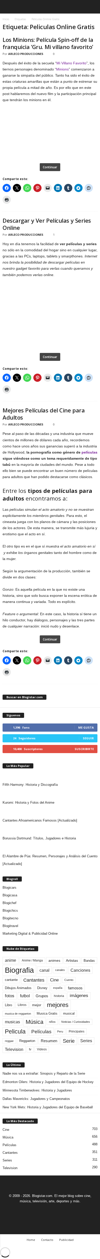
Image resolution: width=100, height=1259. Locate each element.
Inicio (6, 19)
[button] (92, 7)
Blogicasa (10, 895)
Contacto (47, 1240)
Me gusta (86, 727)
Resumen (49, 1041)
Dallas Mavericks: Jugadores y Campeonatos (36, 1099)
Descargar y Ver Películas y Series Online (47, 224)
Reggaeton (27, 1041)
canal (44, 970)
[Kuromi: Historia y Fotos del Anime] (50, 794)
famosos (75, 988)
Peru (60, 1031)
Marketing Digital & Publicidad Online (30, 933)
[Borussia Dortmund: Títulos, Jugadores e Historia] (50, 829)
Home (31, 1240)
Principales (76, 1031)
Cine (54, 979)
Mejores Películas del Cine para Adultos (44, 413)
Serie (69, 1041)
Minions (62, 69)
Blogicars (9, 887)
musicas (12, 1022)
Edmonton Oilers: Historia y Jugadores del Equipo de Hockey (48, 1082)
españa (57, 987)
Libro (8, 1005)
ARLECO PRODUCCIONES (25, 54)
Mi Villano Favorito (71, 63)
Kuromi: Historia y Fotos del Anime (28, 802)
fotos (9, 995)
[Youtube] (67, 1211)
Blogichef (9, 903)
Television (14, 1049)
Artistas (72, 960)
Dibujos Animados (18, 988)
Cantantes (33, 980)
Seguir (88, 738)
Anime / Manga (32, 960)
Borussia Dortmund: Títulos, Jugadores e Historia (39, 838)
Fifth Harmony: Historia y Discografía (30, 785)
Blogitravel (10, 926)
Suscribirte (84, 749)
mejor (36, 1005)
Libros (22, 1004)
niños (52, 1021)
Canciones (80, 970)
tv (30, 1049)
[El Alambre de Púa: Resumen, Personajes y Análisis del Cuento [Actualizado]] (50, 847)
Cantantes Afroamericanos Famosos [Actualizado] (40, 820)
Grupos (42, 996)
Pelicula (15, 1031)
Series (86, 1041)
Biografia (19, 970)
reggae (9, 1040)
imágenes (79, 995)
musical (69, 1013)
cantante (11, 980)
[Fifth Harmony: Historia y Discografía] (50, 776)
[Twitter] (56, 1211)
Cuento (68, 979)
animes (54, 960)
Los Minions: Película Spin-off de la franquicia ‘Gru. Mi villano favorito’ (48, 43)
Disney (42, 988)
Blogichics (10, 910)
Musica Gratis (47, 1013)
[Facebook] (33, 1211)
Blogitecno (10, 918)
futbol (25, 996)
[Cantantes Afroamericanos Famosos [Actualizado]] (50, 811)
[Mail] (45, 1211)
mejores (57, 1004)
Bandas (89, 961)
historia (59, 996)
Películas (41, 1031)
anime (10, 960)
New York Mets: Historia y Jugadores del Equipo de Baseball (48, 1107)
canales (60, 969)
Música (34, 1022)
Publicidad (66, 1240)
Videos (42, 1049)
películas (89, 452)
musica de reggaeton (18, 1013)
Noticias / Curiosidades (75, 1021)
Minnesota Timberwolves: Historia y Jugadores (37, 1090)
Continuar (50, 167)
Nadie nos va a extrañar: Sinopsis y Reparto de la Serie (44, 1073)
